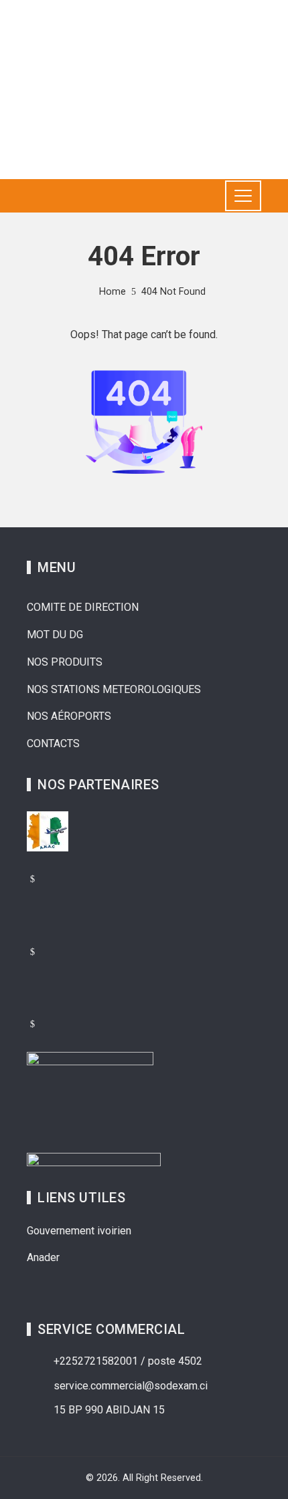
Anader (43, 1257)
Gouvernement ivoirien (79, 1230)
